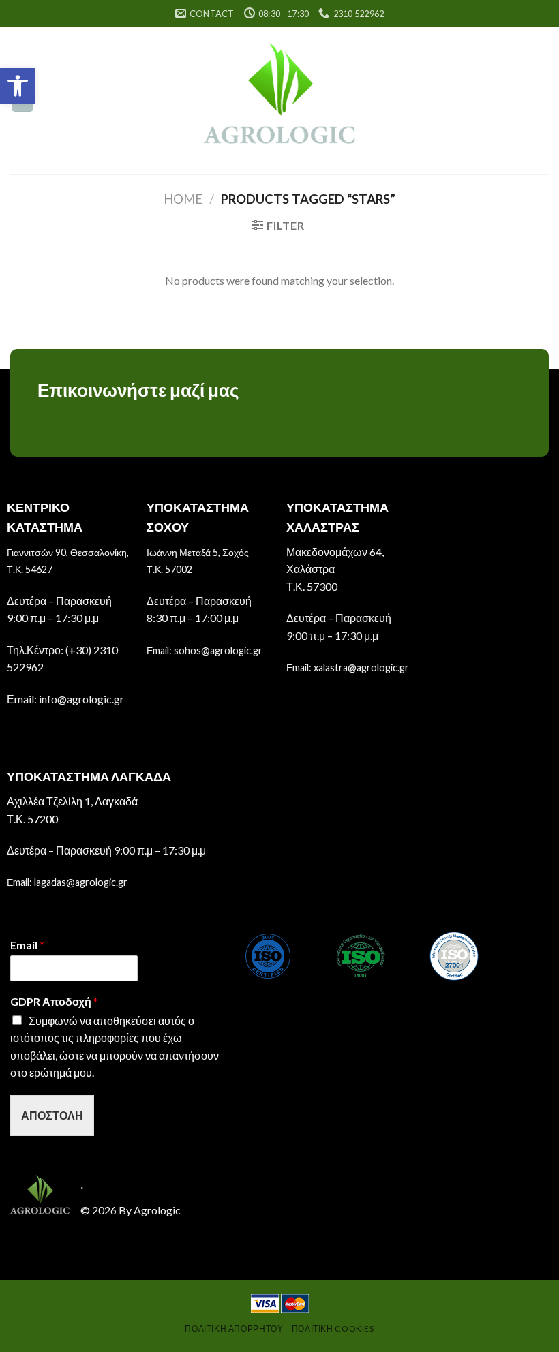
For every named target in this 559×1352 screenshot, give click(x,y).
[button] (17, 86)
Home (183, 198)
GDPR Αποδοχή (54, 1001)
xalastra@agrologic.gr (361, 667)
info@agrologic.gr (81, 698)
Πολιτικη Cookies (333, 1328)
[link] (280, 100)
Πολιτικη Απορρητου (234, 1328)
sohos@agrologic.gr (218, 650)
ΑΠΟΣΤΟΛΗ (52, 1115)
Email (27, 944)
